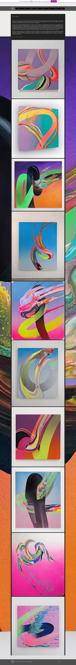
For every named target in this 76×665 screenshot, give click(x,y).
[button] (43, 8)
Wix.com (31, 661)
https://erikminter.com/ (19, 36)
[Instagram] (59, 661)
